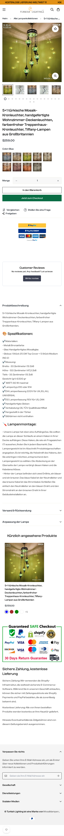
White (37, 167)
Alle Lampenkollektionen (26, 18)
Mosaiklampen (51, 811)
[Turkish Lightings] (32, 9)
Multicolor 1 (37, 156)
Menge (6, 180)
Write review (32, 278)
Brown (17, 156)
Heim (5, 18)
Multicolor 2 (47, 156)
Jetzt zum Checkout (32, 198)
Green (27, 156)
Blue (6, 156)
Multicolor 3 (6, 167)
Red (27, 167)
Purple (17, 167)
